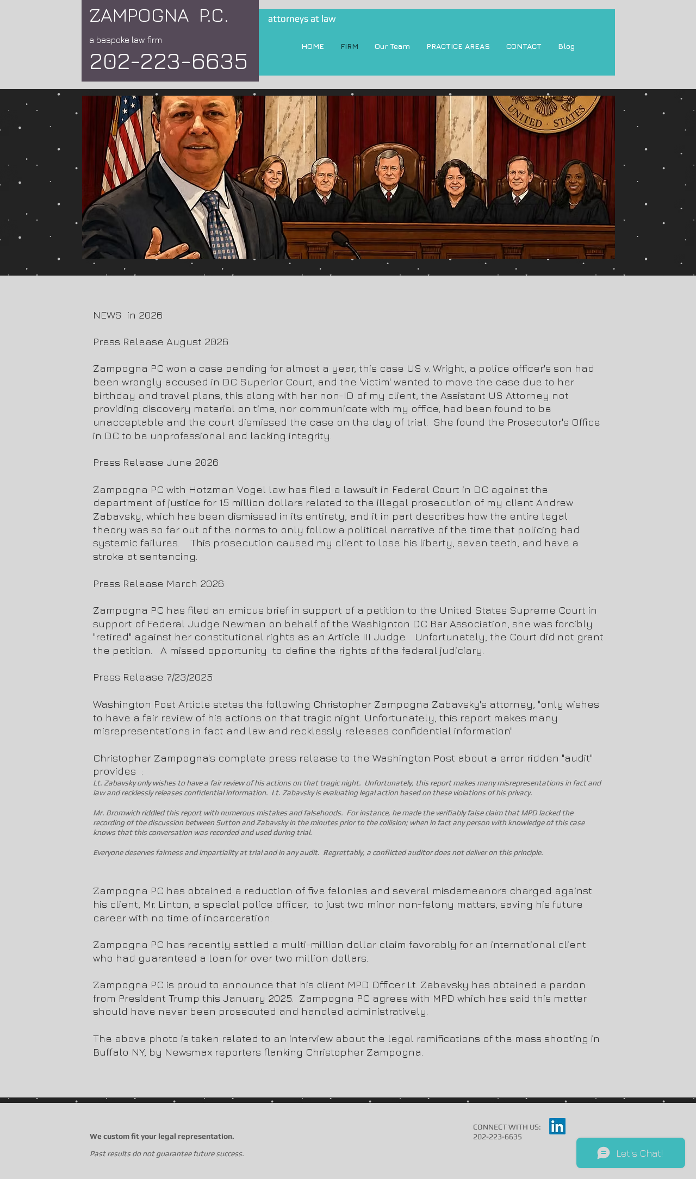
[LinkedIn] (557, 1126)
